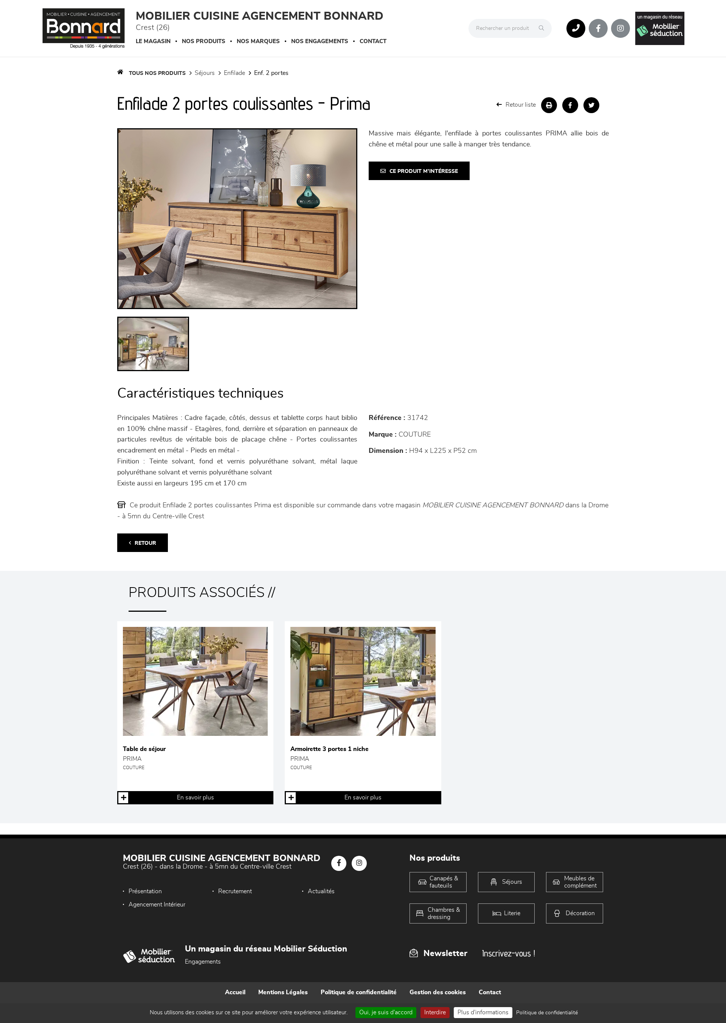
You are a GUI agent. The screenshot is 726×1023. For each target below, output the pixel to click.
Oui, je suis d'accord (386, 1012)
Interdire (435, 1012)
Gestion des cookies (438, 992)
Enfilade (234, 73)
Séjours (205, 73)
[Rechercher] (543, 28)
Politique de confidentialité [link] (547, 1012)
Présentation (145, 891)
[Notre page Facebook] (598, 28)
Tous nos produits (157, 73)
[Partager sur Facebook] (570, 105)
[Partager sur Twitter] (591, 105)
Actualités (321, 891)
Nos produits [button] (203, 41)
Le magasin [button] (153, 41)
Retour (145, 543)
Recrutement (235, 891)
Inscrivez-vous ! (508, 953)
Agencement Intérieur (157, 905)
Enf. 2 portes (271, 73)
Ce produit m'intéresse (423, 171)
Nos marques (258, 41)
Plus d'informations (483, 1012)
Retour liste (521, 105)
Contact (373, 41)
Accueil (235, 992)
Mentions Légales (283, 992)
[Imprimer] (549, 105)
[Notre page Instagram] (620, 28)
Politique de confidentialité (359, 992)
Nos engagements (319, 41)
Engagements (203, 962)
